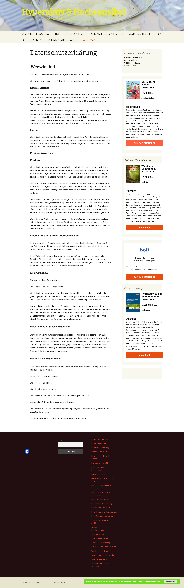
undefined (145, 182)
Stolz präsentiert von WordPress (55, 582)
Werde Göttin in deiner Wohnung (35, 34)
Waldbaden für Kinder (100, 551)
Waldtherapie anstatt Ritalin (102, 555)
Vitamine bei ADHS (98, 534)
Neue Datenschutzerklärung (102, 516)
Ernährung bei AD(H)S (99, 452)
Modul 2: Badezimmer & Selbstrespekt (107, 34)
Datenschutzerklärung (100, 447)
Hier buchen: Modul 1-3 (31, 40)
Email (60, 440)
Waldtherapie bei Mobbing (102, 559)
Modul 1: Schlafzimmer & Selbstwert (70, 34)
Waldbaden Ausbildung (100, 542)
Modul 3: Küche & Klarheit (139, 34)
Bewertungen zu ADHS (100, 443)
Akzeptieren (170, 581)
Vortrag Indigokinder (99, 538)
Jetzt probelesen (148, 98)
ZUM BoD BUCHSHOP (145, 143)
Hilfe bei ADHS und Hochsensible (61, 40)
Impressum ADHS (87, 40)
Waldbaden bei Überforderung (103, 547)
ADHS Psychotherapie (100, 439)
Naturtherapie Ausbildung (101, 503)
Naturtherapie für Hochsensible (104, 512)
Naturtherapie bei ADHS (100, 507)
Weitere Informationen (153, 581)
